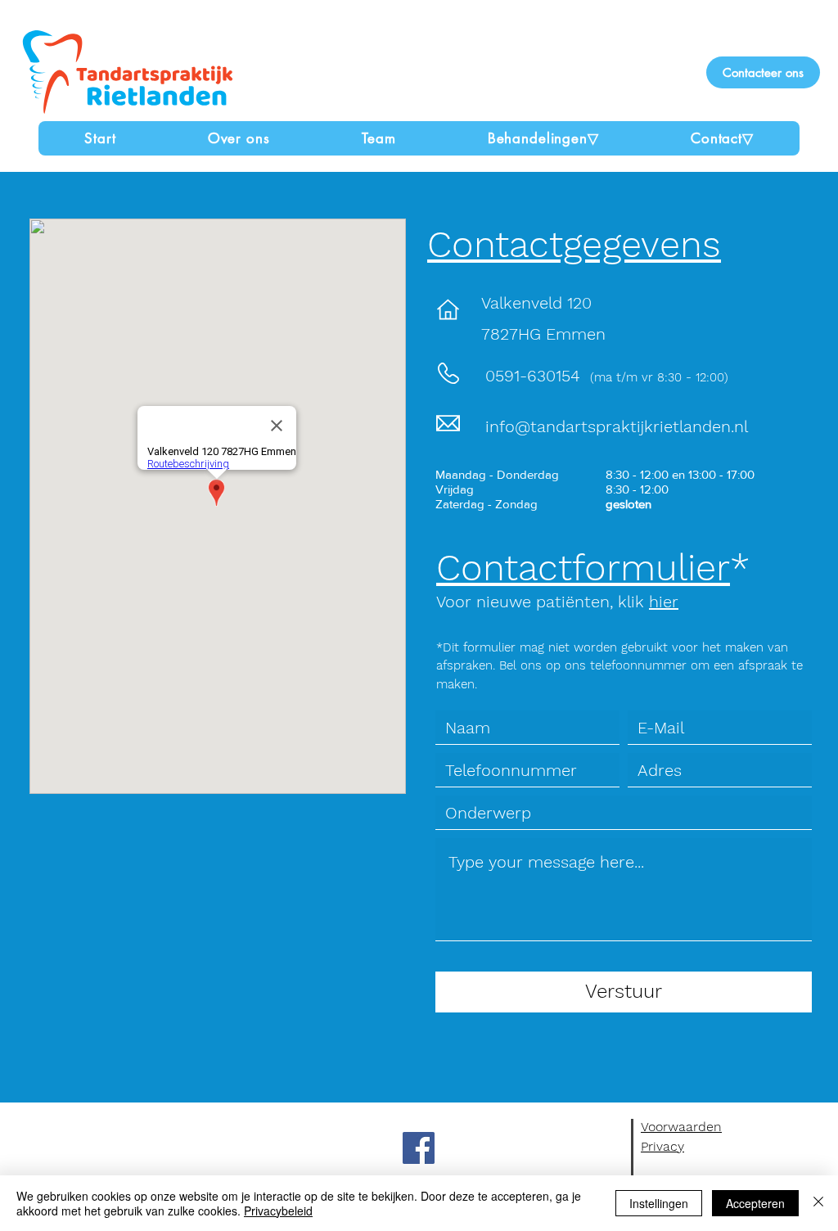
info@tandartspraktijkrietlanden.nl (616, 426)
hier (663, 601)
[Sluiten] (818, 1203)
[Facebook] (419, 1148)
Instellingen (658, 1203)
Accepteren (755, 1203)
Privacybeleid (278, 1210)
